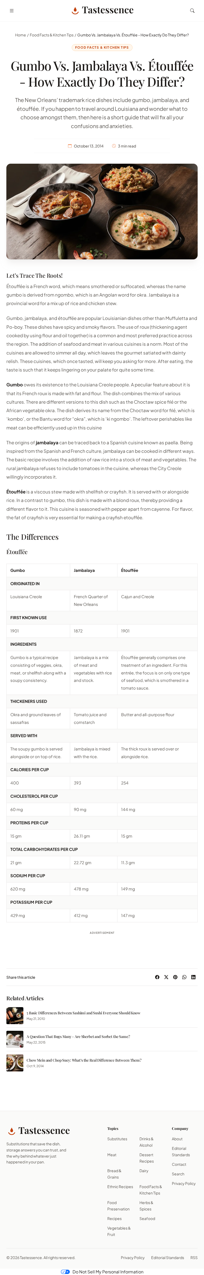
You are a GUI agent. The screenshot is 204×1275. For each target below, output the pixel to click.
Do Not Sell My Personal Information (108, 1271)
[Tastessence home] (102, 10)
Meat (111, 1154)
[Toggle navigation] (11, 10)
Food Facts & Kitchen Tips (52, 34)
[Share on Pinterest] (175, 977)
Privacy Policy (184, 1183)
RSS (194, 1257)
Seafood (147, 1218)
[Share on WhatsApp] (184, 977)
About (177, 1138)
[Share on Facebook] (157, 977)
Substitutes (117, 1138)
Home (20, 34)
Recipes (114, 1218)
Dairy (143, 1170)
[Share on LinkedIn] (193, 977)
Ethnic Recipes (120, 1186)
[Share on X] (166, 977)
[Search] (192, 10)
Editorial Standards (167, 1257)
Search (178, 1173)
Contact (179, 1164)
